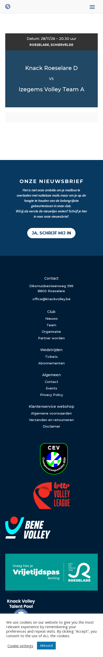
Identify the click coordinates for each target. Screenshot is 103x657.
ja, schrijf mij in (51, 233)
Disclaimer (51, 426)
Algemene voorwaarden (51, 413)
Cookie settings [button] (20, 645)
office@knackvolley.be (51, 299)
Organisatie (51, 332)
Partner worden (51, 338)
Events (51, 388)
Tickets (51, 357)
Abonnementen (51, 363)
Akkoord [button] (46, 645)
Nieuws (51, 318)
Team (51, 325)
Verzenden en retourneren (51, 420)
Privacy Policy (51, 395)
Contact (51, 382)
